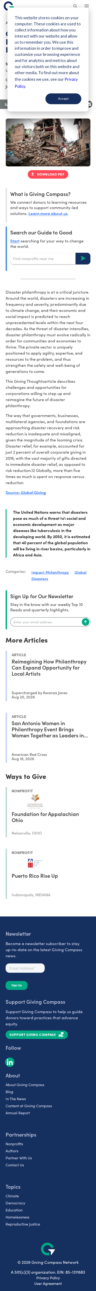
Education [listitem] (14, 1209)
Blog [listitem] (9, 1091)
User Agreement (48, 1283)
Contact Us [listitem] (15, 1164)
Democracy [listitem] (15, 1202)
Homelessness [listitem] (17, 1216)
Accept (63, 98)
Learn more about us (47, 213)
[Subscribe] (85, 622)
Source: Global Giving (26, 492)
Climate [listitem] (12, 1195)
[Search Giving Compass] (75, 6)
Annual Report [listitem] (18, 1112)
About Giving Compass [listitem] (25, 1084)
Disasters (39, 578)
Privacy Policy (48, 1277)
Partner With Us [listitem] (19, 1157)
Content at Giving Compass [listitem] (29, 1105)
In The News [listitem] (16, 1098)
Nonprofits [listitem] (14, 1143)
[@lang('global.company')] (9, 6)
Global (81, 572)
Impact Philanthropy (50, 572)
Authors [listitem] (12, 1150)
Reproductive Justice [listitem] (23, 1224)
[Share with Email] (88, 104)
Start (15, 241)
